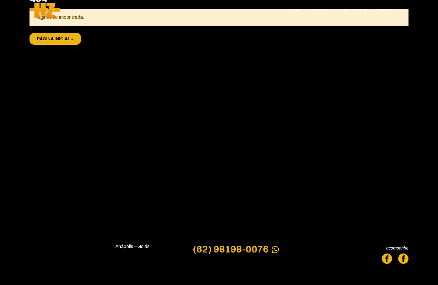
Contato (388, 10)
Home (297, 10)
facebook (403, 260)
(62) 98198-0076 (230, 249)
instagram (387, 260)
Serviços (322, 10)
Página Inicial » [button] (55, 38)
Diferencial (355, 10)
